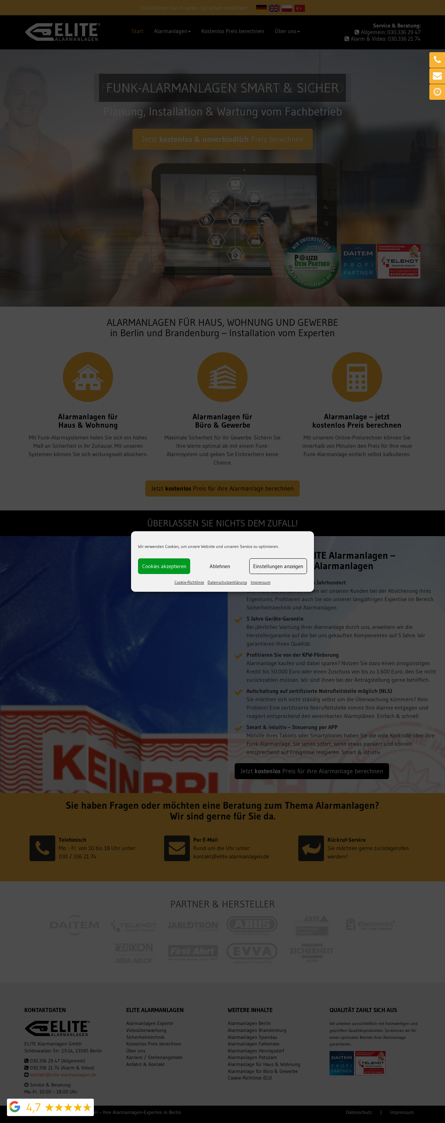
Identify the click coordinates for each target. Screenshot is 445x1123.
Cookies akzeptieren (164, 566)
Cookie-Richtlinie (189, 582)
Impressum (260, 582)
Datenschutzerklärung (227, 582)
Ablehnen (220, 566)
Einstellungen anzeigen (278, 566)
